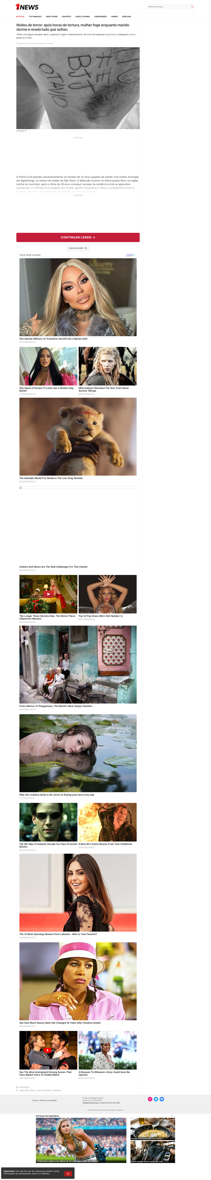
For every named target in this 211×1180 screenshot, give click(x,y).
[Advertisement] (78, 156)
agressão (24, 1090)
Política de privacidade (48, 1100)
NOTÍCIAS (20, 16)
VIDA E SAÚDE (52, 16)
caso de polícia (44, 1090)
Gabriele (50, 43)
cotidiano (56, 1090)
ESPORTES (66, 16)
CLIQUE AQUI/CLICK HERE (110, 1103)
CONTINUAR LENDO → (78, 237)
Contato (35, 1100)
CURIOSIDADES (100, 16)
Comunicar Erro (76, 248)
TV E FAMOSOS (35, 16)
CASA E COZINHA (82, 16)
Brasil (32, 1090)
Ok (68, 1174)
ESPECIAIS (126, 16)
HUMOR (114, 16)
